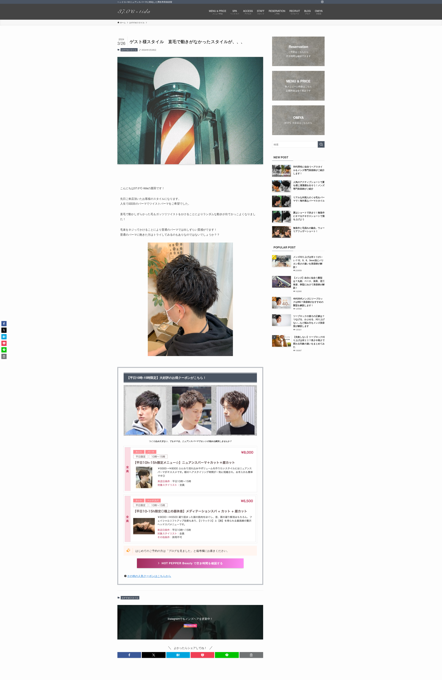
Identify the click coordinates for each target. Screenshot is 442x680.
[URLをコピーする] (251, 655)
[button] (129, 655)
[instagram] (322, 2)
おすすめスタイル (129, 49)
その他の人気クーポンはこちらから (149, 576)
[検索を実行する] (321, 144)
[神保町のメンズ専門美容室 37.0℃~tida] (133, 12)
